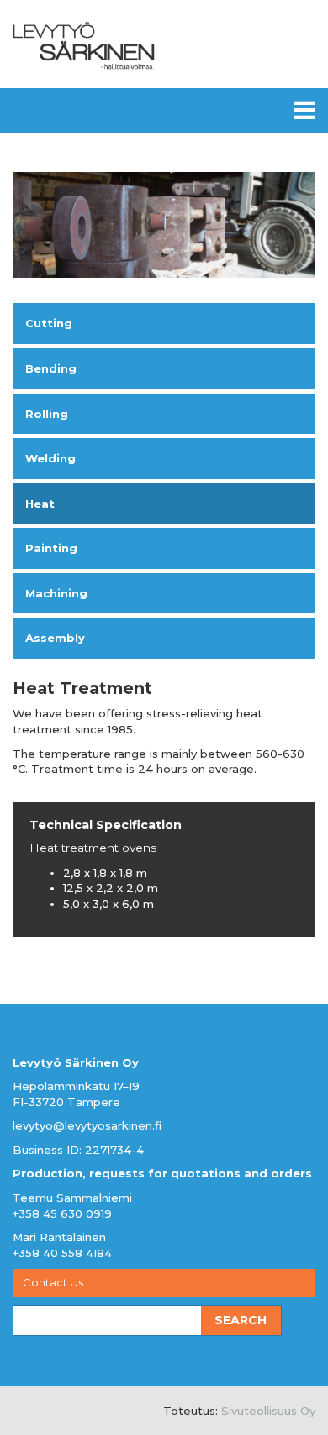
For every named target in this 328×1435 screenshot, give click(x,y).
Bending (51, 368)
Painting (51, 548)
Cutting (48, 323)
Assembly (55, 637)
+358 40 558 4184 (62, 1253)
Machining (56, 593)
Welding (50, 458)
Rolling (46, 413)
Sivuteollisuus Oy (268, 1410)
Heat (40, 503)
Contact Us (53, 1282)
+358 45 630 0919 (62, 1213)
